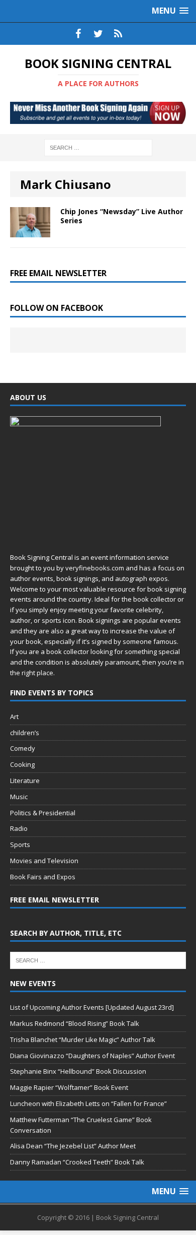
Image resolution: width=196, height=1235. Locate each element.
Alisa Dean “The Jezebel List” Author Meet (73, 1145)
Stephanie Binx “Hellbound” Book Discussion (78, 1071)
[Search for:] (98, 147)
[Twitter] (98, 34)
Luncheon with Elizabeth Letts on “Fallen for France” (88, 1103)
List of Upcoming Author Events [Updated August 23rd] (92, 1007)
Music (19, 796)
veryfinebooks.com (94, 567)
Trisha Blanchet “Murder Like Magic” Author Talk (82, 1039)
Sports (20, 844)
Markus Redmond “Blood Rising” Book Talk (74, 1023)
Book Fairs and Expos (42, 876)
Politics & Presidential (42, 812)
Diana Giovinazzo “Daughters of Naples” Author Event (92, 1055)
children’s (24, 732)
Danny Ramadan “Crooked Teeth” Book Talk (77, 1161)
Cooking (22, 764)
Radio (19, 828)
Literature (25, 780)
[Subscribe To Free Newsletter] (118, 34)
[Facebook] (78, 34)
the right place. (32, 672)
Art (14, 716)
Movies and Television (44, 860)
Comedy (22, 748)
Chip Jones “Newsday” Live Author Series (121, 216)
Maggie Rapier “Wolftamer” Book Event (69, 1087)
